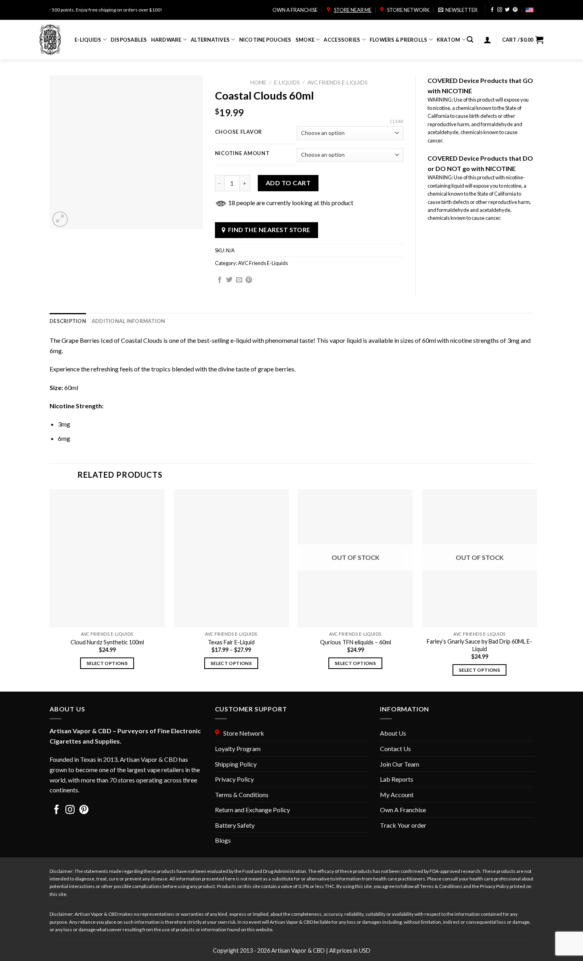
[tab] (68, 321)
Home (258, 82)
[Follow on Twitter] (507, 10)
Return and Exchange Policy (252, 809)
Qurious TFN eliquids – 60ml (355, 642)
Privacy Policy (234, 779)
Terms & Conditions (241, 794)
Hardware (166, 40)
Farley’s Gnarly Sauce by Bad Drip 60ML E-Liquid (479, 645)
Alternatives (210, 40)
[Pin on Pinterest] (248, 280)
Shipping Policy (236, 764)
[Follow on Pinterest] (515, 10)
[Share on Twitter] (229, 280)
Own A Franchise (403, 809)
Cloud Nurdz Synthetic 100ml (107, 642)
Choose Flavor (238, 132)
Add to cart (288, 182)
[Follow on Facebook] (492, 10)
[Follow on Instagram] (499, 10)
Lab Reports (396, 779)
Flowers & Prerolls (399, 40)
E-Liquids (88, 40)
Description (68, 321)
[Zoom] (60, 219)
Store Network (407, 10)
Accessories (342, 40)
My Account (397, 794)
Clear (396, 121)
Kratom (448, 40)
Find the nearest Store (269, 229)
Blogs (223, 840)
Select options (107, 663)
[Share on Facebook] (220, 280)
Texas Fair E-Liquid (231, 642)
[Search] (470, 39)
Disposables (129, 40)
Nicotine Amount (242, 153)
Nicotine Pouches (265, 40)
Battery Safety (235, 825)
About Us (393, 733)
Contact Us (395, 748)
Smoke (305, 40)
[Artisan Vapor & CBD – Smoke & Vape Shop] (51, 40)
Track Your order (403, 825)
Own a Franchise (295, 10)
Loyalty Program (238, 748)
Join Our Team (399, 764)
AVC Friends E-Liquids (337, 82)
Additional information (128, 321)
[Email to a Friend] (239, 280)
